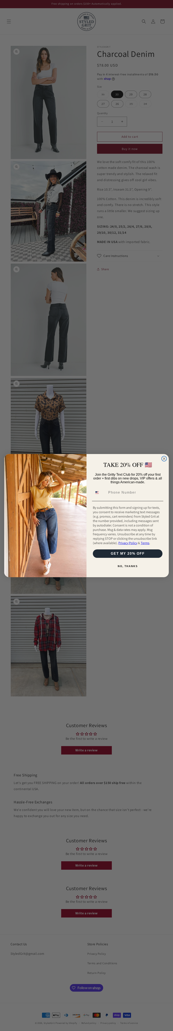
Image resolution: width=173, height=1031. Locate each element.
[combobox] (99, 493)
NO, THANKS (128, 566)
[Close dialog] (164, 458)
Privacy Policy (127, 543)
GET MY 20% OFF (128, 553)
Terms (145, 543)
